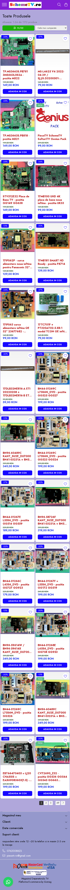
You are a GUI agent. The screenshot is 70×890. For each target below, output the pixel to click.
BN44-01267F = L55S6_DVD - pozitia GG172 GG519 (51, 585)
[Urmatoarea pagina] (63, 803)
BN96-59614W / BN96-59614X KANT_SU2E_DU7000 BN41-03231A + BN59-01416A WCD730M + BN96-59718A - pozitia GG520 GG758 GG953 (17, 649)
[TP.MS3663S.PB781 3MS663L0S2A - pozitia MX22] (17, 51)
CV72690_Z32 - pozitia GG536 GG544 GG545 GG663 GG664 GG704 (52, 777)
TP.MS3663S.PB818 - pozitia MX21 (16, 137)
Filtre (19, 28)
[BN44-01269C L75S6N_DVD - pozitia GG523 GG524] (52, 433)
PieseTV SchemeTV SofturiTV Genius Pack (52, 137)
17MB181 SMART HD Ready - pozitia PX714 (51, 262)
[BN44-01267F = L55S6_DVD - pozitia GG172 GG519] (52, 561)
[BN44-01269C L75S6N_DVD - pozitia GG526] (17, 689)
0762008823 (14, 851)
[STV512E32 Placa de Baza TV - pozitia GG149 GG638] (17, 176)
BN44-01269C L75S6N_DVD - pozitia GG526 (17, 713)
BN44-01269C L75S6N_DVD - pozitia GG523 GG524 (52, 456)
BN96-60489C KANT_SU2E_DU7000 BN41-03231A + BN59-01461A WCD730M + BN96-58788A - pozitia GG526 (52, 713)
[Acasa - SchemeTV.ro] (25, 5)
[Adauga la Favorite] (30, 38)
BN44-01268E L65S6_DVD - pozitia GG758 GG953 (51, 649)
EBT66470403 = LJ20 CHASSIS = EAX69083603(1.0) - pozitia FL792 (17, 777)
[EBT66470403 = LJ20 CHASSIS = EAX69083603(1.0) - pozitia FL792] (17, 753)
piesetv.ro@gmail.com (18, 856)
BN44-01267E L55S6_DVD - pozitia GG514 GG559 (16, 520)
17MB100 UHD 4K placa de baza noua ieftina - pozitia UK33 (51, 200)
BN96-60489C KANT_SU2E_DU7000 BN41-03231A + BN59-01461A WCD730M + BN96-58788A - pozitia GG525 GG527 (17, 456)
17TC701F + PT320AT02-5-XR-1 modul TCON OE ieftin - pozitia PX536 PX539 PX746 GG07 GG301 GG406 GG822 (52, 328)
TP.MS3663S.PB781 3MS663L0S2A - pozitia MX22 (15, 75)
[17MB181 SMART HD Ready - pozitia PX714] (52, 240)
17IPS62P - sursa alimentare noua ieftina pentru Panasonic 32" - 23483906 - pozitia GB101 (17, 264)
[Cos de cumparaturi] (66, 5)
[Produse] (4, 4)
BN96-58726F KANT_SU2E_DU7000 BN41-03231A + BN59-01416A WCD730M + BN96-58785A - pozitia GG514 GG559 (52, 520)
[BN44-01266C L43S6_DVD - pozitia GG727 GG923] (17, 561)
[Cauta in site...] (59, 5)
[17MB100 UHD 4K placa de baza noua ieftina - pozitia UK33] (52, 176)
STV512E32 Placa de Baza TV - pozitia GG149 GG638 (16, 200)
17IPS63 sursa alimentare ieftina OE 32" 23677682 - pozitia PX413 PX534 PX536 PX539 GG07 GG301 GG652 (16, 328)
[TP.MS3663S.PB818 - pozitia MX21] (17, 115)
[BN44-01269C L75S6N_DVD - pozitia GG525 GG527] (52, 368)
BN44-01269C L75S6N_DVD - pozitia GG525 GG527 (52, 392)
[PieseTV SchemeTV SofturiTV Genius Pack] (52, 115)
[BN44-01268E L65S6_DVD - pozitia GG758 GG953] (52, 625)
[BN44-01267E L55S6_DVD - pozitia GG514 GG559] (17, 497)
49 (57, 802)
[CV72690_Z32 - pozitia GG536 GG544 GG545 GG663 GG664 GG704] (52, 753)
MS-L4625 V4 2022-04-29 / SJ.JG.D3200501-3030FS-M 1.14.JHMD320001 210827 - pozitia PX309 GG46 (51, 75)
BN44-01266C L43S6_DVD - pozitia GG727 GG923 (16, 585)
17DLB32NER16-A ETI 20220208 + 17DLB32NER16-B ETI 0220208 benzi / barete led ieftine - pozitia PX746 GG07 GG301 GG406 (16, 392)
